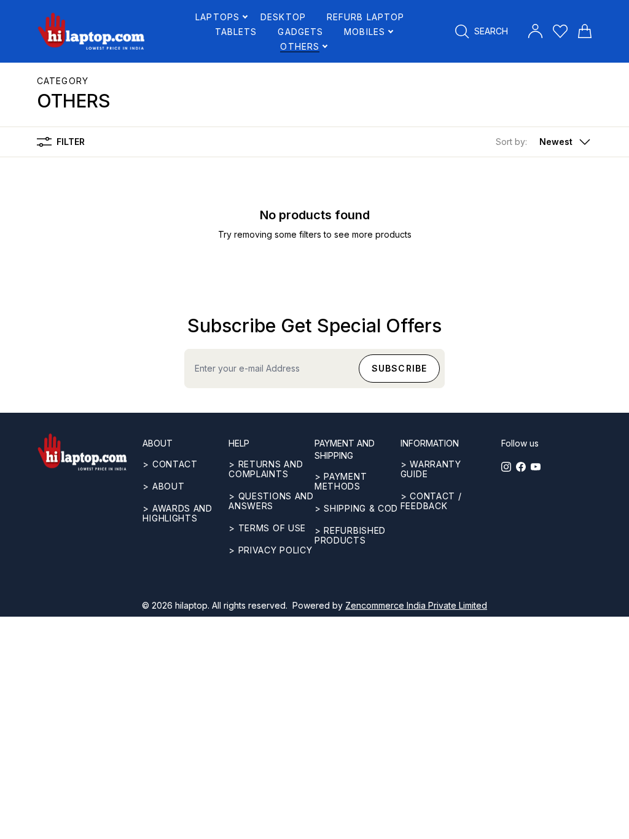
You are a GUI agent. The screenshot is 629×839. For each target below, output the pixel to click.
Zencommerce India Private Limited (416, 605)
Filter (71, 141)
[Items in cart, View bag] (584, 31)
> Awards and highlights (177, 513)
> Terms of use (267, 528)
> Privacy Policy (270, 550)
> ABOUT (163, 486)
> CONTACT (170, 464)
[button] (544, 142)
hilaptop (191, 605)
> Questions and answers (271, 501)
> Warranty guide (430, 469)
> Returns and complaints (266, 469)
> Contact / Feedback (431, 501)
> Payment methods (340, 481)
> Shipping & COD (356, 508)
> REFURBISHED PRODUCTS (350, 535)
